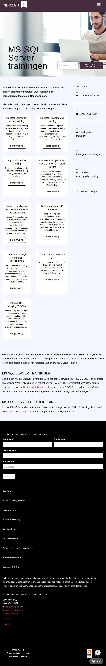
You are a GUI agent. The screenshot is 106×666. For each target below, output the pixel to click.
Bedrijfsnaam (9, 450)
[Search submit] (75, 65)
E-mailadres (9, 461)
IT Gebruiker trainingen (88, 95)
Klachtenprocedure (10, 538)
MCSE (23, 411)
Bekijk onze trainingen (90, 66)
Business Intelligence (34, 387)
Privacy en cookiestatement (18, 653)
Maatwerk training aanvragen (14, 500)
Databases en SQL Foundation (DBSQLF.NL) (16, 257)
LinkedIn (6, 624)
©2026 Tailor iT (18, 650)
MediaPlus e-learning (11, 519)
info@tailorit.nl (11, 613)
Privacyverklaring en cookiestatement (18, 548)
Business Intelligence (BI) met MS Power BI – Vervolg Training (16, 209)
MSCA (8, 411)
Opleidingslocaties (10, 529)
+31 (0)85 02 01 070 (14, 607)
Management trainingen (88, 154)
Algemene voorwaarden (12, 557)
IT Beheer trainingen (86, 114)
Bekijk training (16, 146)
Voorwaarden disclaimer (18, 656)
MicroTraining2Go (90, 191)
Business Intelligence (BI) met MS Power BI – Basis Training (52, 163)
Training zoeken (9, 510)
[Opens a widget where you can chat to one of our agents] (96, 661)
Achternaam (60, 439)
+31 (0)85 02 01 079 (13, 610)
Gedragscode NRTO (11, 567)
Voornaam (8, 439)
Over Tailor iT (8, 491)
